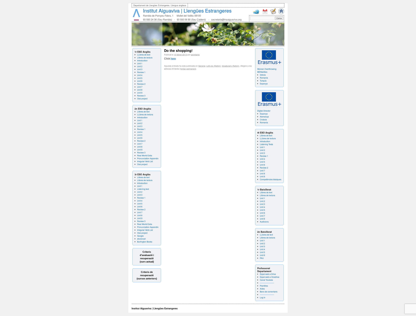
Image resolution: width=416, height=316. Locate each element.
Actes (262, 288)
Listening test (143, 189)
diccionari (141, 238)
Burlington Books (144, 241)
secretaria (195, 54)
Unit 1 (139, 63)
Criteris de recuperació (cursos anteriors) (147, 275)
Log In (262, 297)
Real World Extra (144, 155)
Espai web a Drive (268, 274)
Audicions (264, 221)
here (173, 58)
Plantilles (264, 285)
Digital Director (263, 110)
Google (140, 235)
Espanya (264, 83)
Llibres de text (143, 111)
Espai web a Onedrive (269, 277)
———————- (267, 282)
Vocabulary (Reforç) (230, 65)
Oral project (142, 98)
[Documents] (273, 13)
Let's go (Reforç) (213, 65)
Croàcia (263, 119)
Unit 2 (139, 66)
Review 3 (141, 95)
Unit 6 (139, 81)
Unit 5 (139, 78)
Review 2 (141, 83)
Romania (264, 77)
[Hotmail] (256, 13)
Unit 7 (139, 86)
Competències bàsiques (270, 179)
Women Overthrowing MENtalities (266, 70)
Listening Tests (266, 144)
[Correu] (265, 13)
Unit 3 (139, 69)
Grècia (263, 74)
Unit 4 (139, 75)
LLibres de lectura (145, 114)
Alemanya (264, 116)
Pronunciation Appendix (147, 158)
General (201, 65)
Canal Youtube (266, 279)
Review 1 (141, 72)
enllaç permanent (188, 68)
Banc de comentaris (268, 291)
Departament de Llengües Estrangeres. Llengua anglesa (159, 5)
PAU (262, 258)
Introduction (142, 60)
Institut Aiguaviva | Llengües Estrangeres (187, 10)
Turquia (263, 80)
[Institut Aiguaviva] (136, 20)
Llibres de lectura (144, 57)
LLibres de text (143, 54)
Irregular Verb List (145, 161)
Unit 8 (139, 89)
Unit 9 (139, 92)
